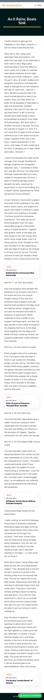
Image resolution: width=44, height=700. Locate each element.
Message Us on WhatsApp (31, 695)
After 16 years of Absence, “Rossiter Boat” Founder (18, 404)
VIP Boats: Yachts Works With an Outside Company (20, 502)
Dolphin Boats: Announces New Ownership (20, 274)
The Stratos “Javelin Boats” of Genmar (19, 682)
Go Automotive (12, 5)
